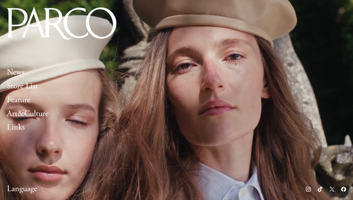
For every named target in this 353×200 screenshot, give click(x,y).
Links (16, 127)
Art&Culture (28, 113)
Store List (22, 86)
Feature (18, 99)
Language (22, 189)
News (16, 72)
